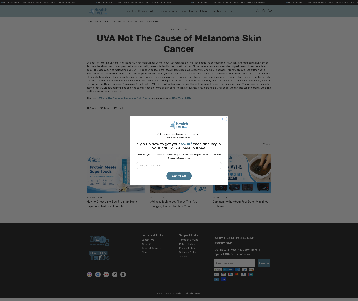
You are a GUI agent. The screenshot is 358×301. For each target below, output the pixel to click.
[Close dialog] (224, 119)
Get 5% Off (179, 176)
